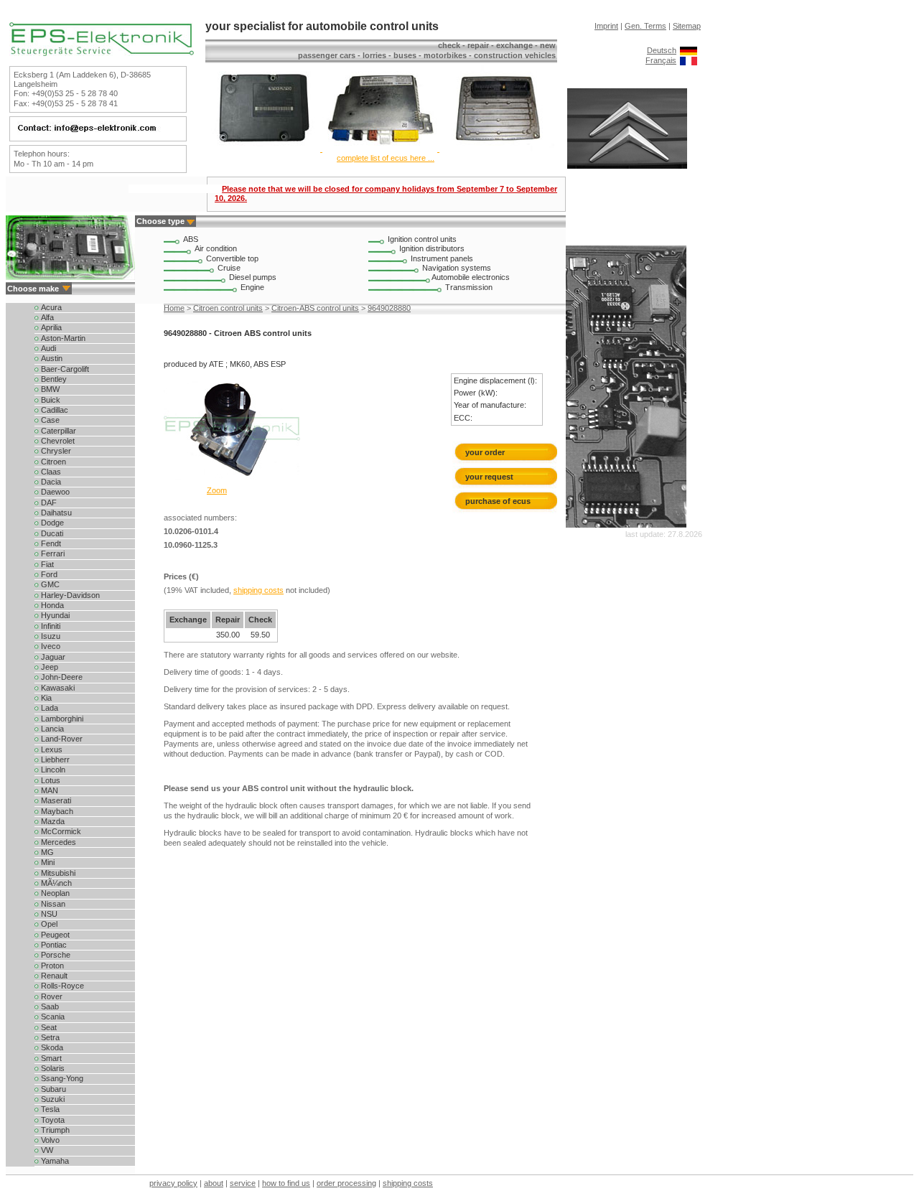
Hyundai (54, 615)
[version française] (688, 60)
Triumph (54, 1130)
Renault (53, 975)
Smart (50, 1058)
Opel (48, 924)
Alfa (46, 317)
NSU (48, 914)
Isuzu (49, 636)
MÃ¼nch (55, 883)
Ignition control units (422, 239)
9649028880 (389, 308)
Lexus (50, 749)
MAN (48, 790)
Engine (252, 287)
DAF (48, 502)
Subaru (52, 1089)
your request (492, 476)
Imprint (606, 26)
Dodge (51, 522)
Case (49, 420)
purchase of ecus (498, 501)
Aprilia (50, 327)
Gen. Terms (645, 26)
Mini (47, 862)
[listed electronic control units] (379, 148)
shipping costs (258, 590)
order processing (346, 1183)
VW (46, 1150)
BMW (49, 389)
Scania (52, 1016)
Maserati (55, 800)
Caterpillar (57, 430)
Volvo (49, 1140)
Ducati (51, 533)
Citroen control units (228, 308)
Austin (50, 358)
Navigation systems (456, 267)
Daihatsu (55, 512)
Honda (51, 605)
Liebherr (54, 759)
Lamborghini (61, 718)
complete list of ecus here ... (385, 158)
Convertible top (232, 258)
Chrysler (55, 451)
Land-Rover (61, 738)
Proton (51, 965)
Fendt (50, 543)
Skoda (51, 1047)
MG (46, 852)
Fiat (46, 564)
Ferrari (52, 553)
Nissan (52, 904)
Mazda (52, 821)
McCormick (60, 831)
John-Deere (61, 677)
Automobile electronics (470, 277)
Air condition (216, 248)
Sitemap (687, 26)
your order (485, 452)
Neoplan (54, 893)
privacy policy (173, 1183)
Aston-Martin (62, 338)
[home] (101, 53)
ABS (190, 239)
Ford (48, 574)
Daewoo (54, 491)
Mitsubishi (57, 873)
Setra (49, 1037)
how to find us (286, 1183)
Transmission (469, 287)
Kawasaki (57, 687)
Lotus (49, 780)
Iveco (49, 646)
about (213, 1183)
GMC (49, 584)
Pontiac (53, 944)
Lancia (51, 728)
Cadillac (53, 410)
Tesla (49, 1109)
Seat (48, 1027)
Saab (49, 1006)
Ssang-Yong (61, 1078)
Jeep (48, 667)
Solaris (52, 1068)
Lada (48, 708)
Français (660, 60)
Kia (45, 697)
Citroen (52, 461)
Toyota (52, 1120)
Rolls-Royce (61, 985)
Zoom (217, 490)
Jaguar (52, 657)
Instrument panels (442, 258)
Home (174, 308)
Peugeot (54, 934)
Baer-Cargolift (64, 369)
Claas (50, 471)
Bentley (53, 379)
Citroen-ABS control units (315, 308)
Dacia (50, 481)
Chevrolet (57, 440)
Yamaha (54, 1161)
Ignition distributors (432, 248)
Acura (50, 307)
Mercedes (57, 842)
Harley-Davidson (69, 595)
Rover (50, 996)
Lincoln (52, 769)
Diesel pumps (252, 277)
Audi (47, 348)
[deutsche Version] (688, 50)
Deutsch (661, 50)
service (243, 1183)
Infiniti (49, 626)
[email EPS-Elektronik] (96, 132)
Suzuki (52, 1099)
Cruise (229, 267)
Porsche (54, 954)
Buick (49, 400)
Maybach (56, 811)
